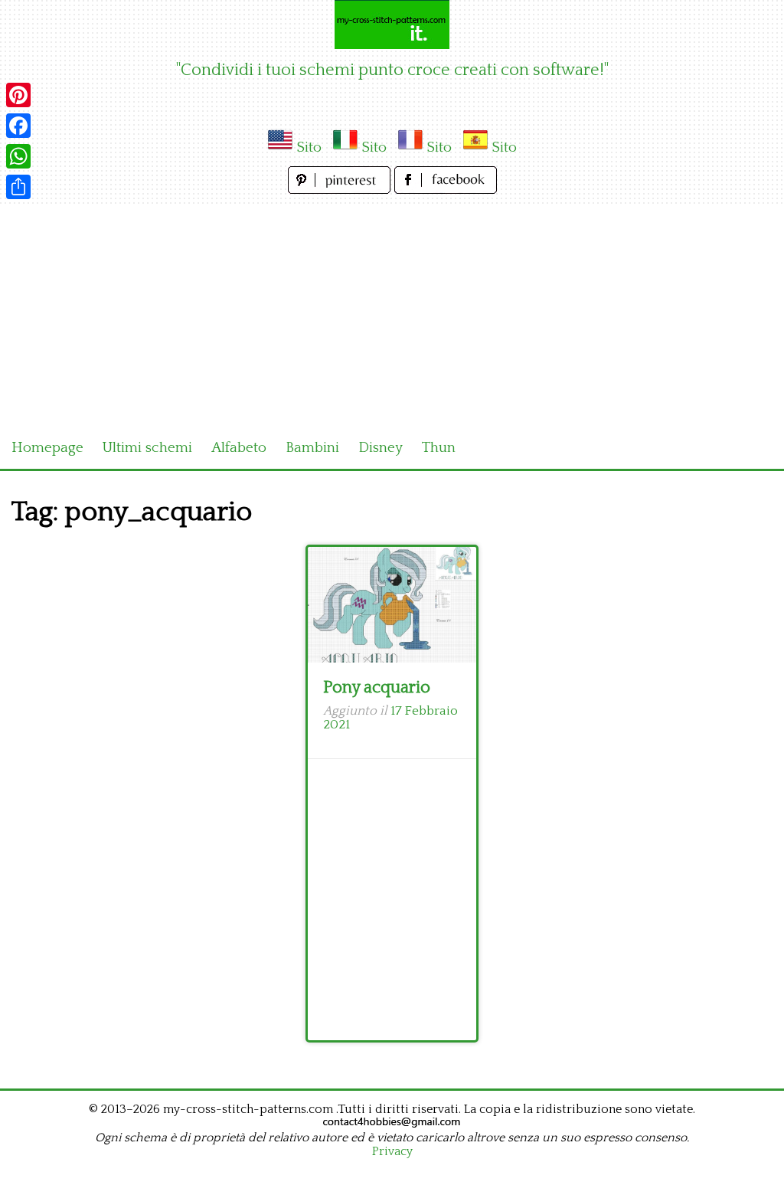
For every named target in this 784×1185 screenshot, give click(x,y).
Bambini (312, 448)
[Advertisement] (392, 312)
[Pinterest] (18, 95)
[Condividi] (18, 187)
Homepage (47, 448)
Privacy (392, 1151)
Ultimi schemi (147, 448)
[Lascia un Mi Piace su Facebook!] (445, 190)
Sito (309, 147)
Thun (439, 448)
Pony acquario (376, 687)
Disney (380, 448)
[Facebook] (18, 125)
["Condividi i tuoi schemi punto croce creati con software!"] (392, 24)
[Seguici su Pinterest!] (341, 190)
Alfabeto (238, 448)
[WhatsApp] (18, 156)
